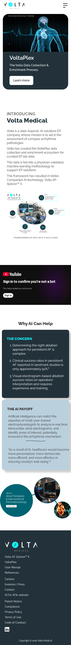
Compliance (12, 606)
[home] (14, 5)
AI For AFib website (16, 594)
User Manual (12, 567)
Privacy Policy (13, 611)
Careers (9, 579)
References (12, 572)
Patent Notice (13, 601)
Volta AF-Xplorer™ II (17, 556)
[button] (65, 5)
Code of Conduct (15, 622)
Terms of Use (13, 617)
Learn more (21, 80)
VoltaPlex (10, 562)
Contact (10, 589)
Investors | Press (15, 584)
